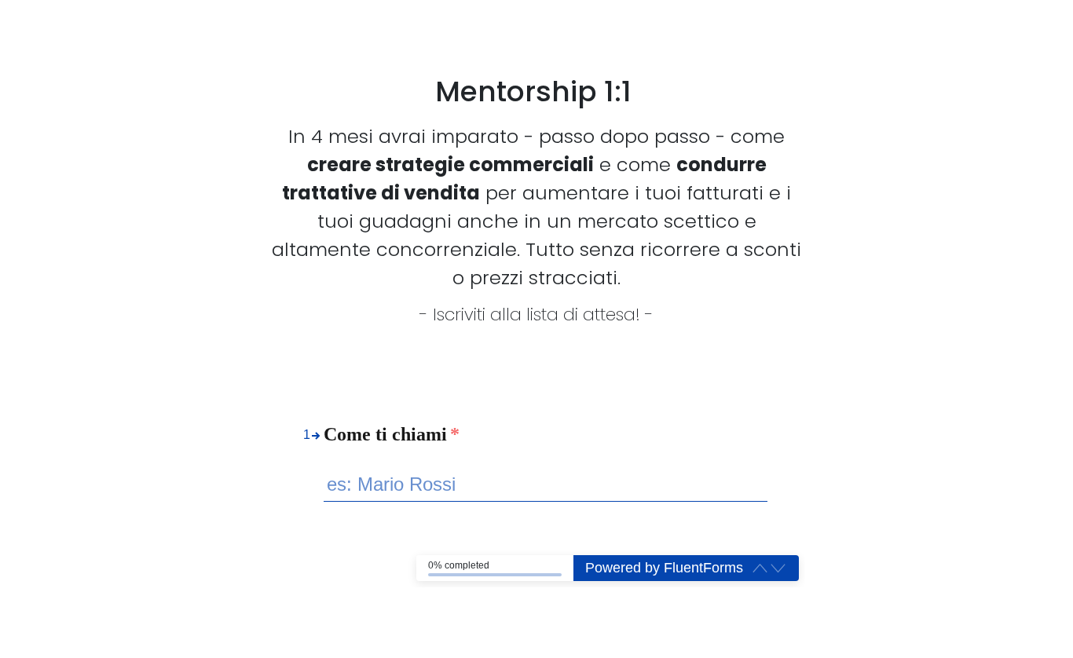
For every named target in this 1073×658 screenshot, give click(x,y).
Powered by (664, 568)
